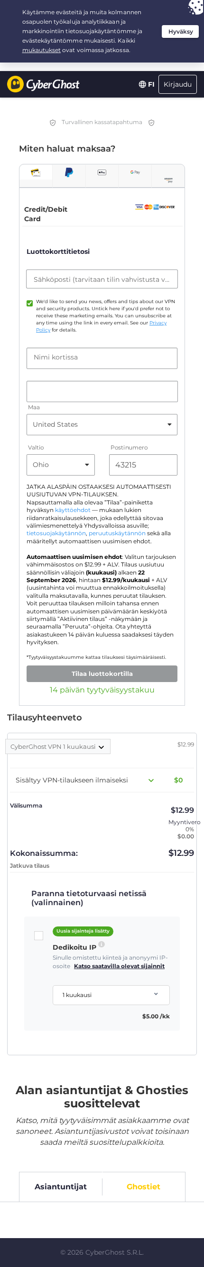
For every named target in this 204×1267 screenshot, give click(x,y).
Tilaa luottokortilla (102, 673)
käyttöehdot (73, 510)
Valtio (36, 447)
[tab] (35, 172)
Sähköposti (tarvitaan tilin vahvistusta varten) (102, 279)
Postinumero (129, 447)
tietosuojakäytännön (56, 533)
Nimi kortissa (56, 357)
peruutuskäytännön (117, 533)
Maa (34, 407)
